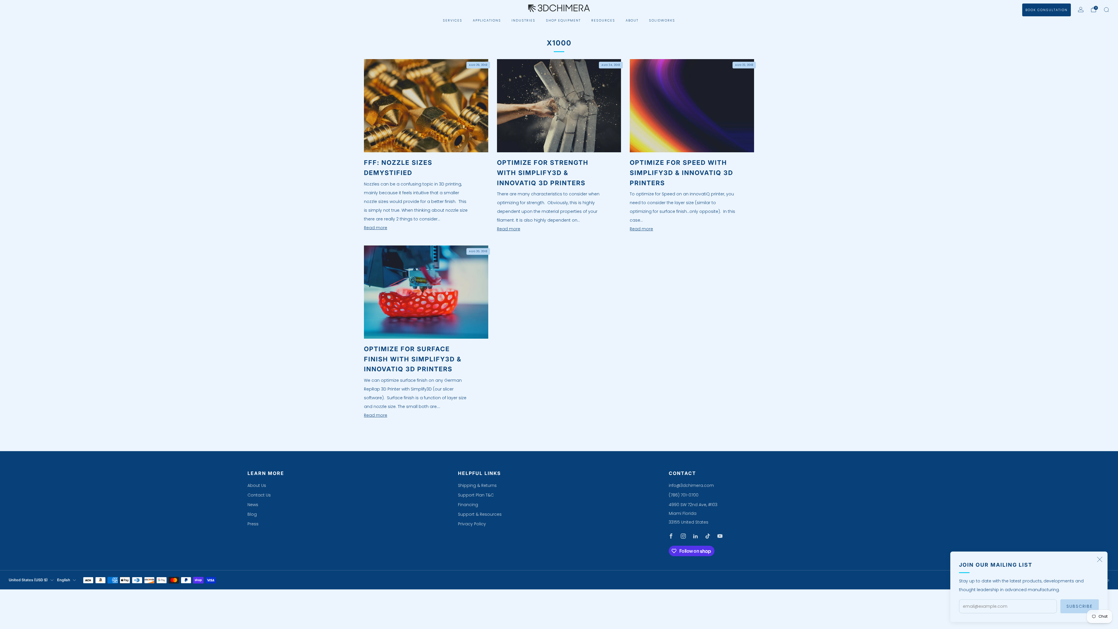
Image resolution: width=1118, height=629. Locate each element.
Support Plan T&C (476, 495)
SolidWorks (662, 20)
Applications (487, 20)
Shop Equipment (563, 20)
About (632, 20)
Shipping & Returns (477, 485)
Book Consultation (1046, 10)
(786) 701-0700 (683, 495)
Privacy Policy (472, 524)
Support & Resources (480, 514)
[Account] (1081, 10)
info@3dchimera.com (691, 485)
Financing (468, 505)
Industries (523, 20)
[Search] (1106, 10)
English (63, 580)
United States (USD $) (28, 580)
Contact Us (259, 495)
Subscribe (1079, 606)
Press (253, 524)
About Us (256, 485)
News (252, 505)
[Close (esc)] (1100, 559)
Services (452, 20)
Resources (603, 20)
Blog (252, 514)
